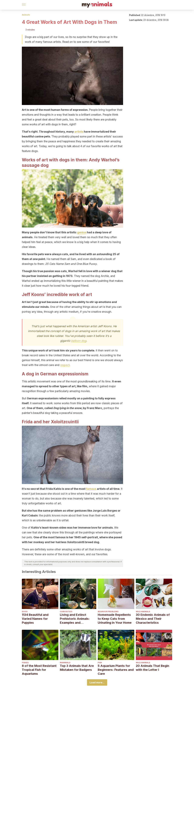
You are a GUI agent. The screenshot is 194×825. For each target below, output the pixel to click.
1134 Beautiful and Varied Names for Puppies (35, 618)
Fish (100, 662)
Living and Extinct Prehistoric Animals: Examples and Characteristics (75, 619)
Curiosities (66, 611)
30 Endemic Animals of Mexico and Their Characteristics (153, 618)
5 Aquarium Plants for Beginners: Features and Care (116, 669)
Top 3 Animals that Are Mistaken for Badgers (77, 668)
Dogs (24, 611)
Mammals (65, 662)
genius (81, 232)
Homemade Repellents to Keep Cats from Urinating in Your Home (115, 618)
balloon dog (78, 340)
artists (78, 131)
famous (91, 488)
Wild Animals (143, 611)
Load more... (97, 682)
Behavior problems (108, 611)
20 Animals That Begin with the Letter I (152, 668)
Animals (26, 15)
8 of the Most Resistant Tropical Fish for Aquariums (39, 669)
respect (65, 365)
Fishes (25, 662)
